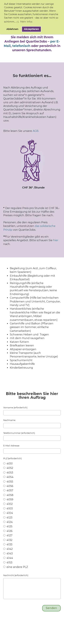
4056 (9, 486)
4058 (9, 495)
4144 (9, 558)
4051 (9, 463)
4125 (9, 526)
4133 (9, 544)
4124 (9, 522)
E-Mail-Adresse (11, 445)
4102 (9, 503)
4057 (9, 490)
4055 (9, 481)
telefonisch (21, 46)
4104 (9, 513)
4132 (9, 540)
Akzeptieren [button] (31, 29)
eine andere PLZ (17, 567)
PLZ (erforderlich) (12, 458)
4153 (9, 562)
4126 (9, 531)
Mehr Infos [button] (26, 21)
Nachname (9, 420)
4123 (9, 517)
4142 (9, 548)
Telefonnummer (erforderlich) (19, 433)
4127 (9, 535)
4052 (9, 468)
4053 (9, 472)
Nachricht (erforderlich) (15, 575)
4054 (9, 477)
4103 (9, 508)
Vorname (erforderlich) (15, 407)
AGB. (36, 130)
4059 (9, 499)
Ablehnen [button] (12, 29)
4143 (9, 553)
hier (55, 240)
